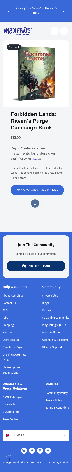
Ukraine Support (52, 347)
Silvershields (50, 295)
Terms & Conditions (57, 407)
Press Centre (10, 419)
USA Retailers (11, 412)
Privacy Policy (54, 400)
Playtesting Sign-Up (54, 325)
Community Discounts (55, 339)
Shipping (8, 325)
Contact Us (9, 303)
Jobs (5, 317)
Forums (46, 310)
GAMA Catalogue (12, 397)
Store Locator (11, 339)
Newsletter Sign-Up (14, 347)
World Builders (51, 332)
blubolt (64, 462)
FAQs (5, 310)
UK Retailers (10, 404)
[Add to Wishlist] (37, 203)
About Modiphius (13, 295)
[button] (8, 10)
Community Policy (57, 393)
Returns (7, 332)
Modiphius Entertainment (28, 462)
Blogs (45, 303)
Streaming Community (55, 317)
